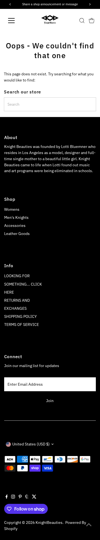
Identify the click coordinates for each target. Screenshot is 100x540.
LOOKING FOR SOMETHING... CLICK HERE (23, 283)
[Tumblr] (27, 497)
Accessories (15, 225)
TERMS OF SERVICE (21, 324)
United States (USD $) (31, 444)
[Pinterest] (20, 497)
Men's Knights (16, 217)
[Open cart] (91, 20)
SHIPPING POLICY (20, 316)
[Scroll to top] (88, 524)
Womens (11, 209)
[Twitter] (34, 497)
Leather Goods (17, 233)
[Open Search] (81, 20)
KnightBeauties (49, 522)
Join (50, 400)
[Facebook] (6, 497)
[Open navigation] (15, 21)
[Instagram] (13, 497)
